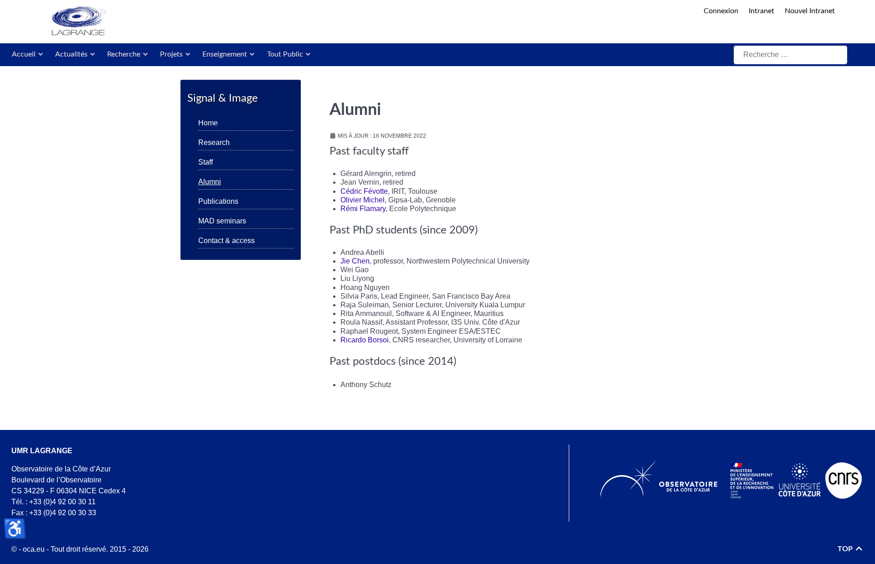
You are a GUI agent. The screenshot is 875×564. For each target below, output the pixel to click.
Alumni (209, 182)
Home (208, 123)
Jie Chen (355, 261)
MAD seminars (222, 221)
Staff (205, 162)
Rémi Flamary (363, 208)
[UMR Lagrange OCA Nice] (350, 21)
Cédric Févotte (364, 191)
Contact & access (226, 240)
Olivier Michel (362, 200)
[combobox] (790, 55)
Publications (218, 201)
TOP (846, 549)
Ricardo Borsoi (364, 340)
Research (214, 142)
